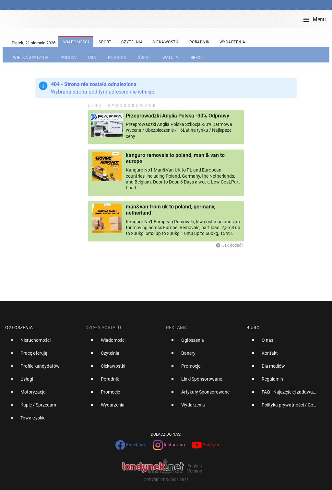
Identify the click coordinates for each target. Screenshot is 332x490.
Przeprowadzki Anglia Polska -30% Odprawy (177, 116)
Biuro (253, 327)
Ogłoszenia (19, 327)
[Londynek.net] (168, 19)
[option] (42, 342)
